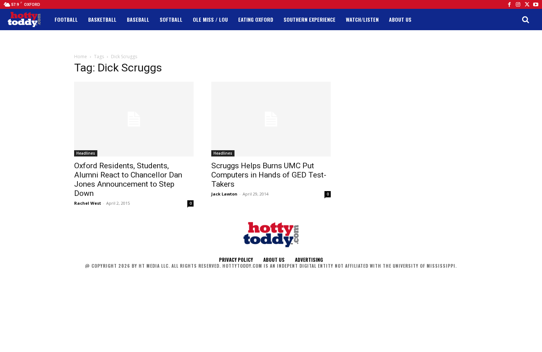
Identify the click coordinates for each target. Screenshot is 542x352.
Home (80, 56)
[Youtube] (535, 4)
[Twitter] (526, 4)
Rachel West (87, 203)
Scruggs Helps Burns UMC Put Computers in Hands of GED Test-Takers (268, 175)
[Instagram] (518, 4)
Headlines (85, 153)
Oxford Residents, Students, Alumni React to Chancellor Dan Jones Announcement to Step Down (128, 179)
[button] (525, 19)
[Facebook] (509, 4)
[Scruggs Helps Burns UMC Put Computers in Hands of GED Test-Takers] (271, 119)
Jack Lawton (224, 194)
